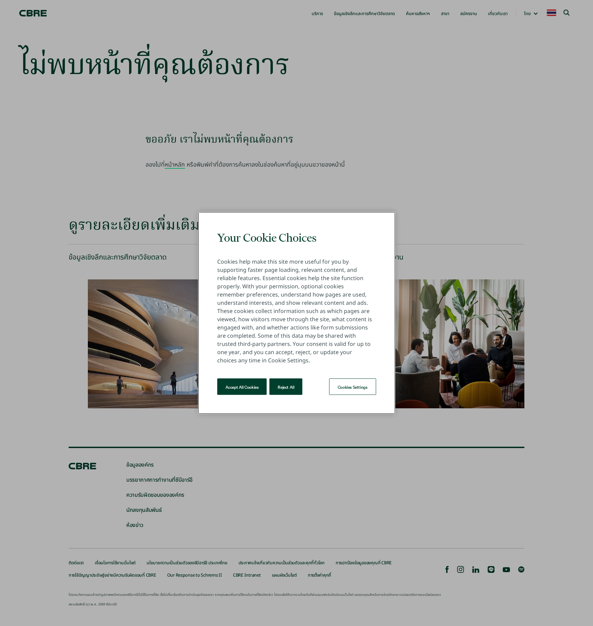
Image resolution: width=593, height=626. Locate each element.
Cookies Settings (353, 387)
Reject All (286, 387)
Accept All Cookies (242, 387)
